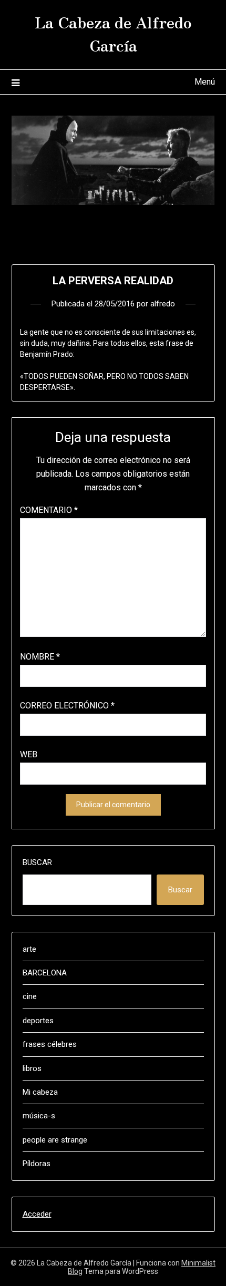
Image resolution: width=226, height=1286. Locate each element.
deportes (38, 1020)
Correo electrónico (67, 706)
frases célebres (50, 1044)
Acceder (37, 1214)
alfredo (162, 303)
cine (30, 996)
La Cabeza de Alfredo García (113, 33)
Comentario (49, 510)
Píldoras (36, 1163)
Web (28, 754)
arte (29, 949)
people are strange (55, 1140)
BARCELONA (45, 973)
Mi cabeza (40, 1092)
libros (32, 1068)
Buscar (37, 862)
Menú (204, 82)
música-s (39, 1115)
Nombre (40, 657)
